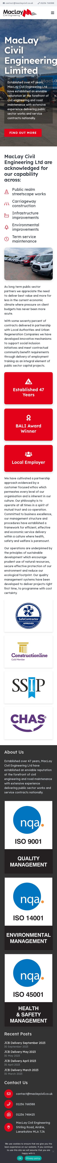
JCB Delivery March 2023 (21, 1070)
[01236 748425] (10, 1114)
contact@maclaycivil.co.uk (34, 1094)
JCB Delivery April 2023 (20, 1061)
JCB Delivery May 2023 (20, 1052)
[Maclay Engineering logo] (20, 13)
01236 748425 (25, 1114)
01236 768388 (25, 1104)
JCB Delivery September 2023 (24, 1043)
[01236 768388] (10, 1104)
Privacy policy (33, 1158)
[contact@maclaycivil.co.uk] (10, 1093)
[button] (53, 12)
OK (20, 1158)
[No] (53, 1151)
